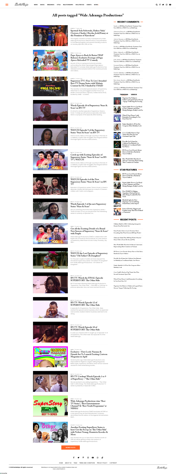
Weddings (50, 5)
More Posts (70, 447)
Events (89, 5)
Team (75, 463)
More (96, 5)
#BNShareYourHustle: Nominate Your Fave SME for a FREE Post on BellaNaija (127, 33)
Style (58, 5)
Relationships (68, 5)
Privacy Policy (102, 463)
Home (61, 463)
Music (42, 5)
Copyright (113, 463)
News (36, 5)
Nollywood (80, 5)
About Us (68, 463)
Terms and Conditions (87, 463)
